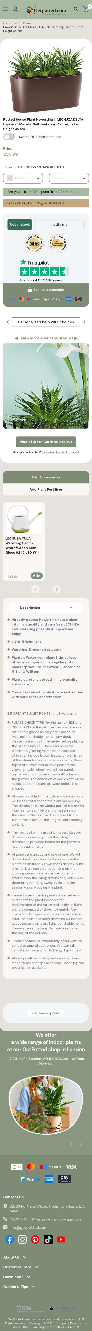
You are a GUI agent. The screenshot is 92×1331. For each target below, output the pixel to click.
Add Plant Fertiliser (46, 489)
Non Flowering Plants (46, 1013)
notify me (59, 224)
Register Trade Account (55, 191)
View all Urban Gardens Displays (46, 441)
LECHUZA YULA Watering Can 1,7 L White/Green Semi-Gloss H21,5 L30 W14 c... (22, 547)
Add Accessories (46, 477)
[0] (86, 9)
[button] (7, 322)
